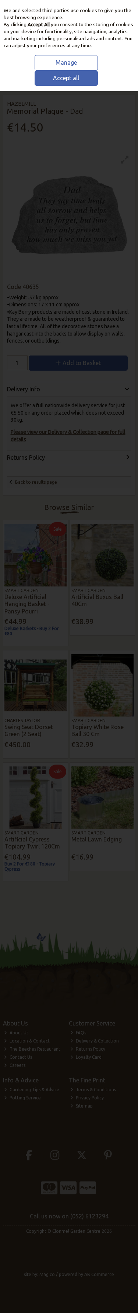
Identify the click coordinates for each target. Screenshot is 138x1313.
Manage (66, 62)
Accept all (66, 78)
